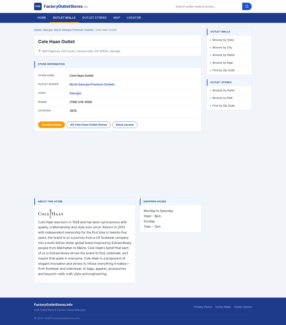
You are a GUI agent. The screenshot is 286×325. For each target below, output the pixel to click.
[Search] (247, 6)
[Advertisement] (118, 165)
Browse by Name (224, 55)
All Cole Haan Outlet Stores (88, 124)
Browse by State (223, 39)
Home (41, 17)
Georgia (48, 29)
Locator (134, 17)
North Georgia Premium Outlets (73, 29)
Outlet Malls (64, 17)
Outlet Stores (94, 17)
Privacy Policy (203, 306)
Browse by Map (223, 62)
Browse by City (222, 47)
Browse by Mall (222, 97)
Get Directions (51, 124)
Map (116, 17)
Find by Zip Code (224, 70)
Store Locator (125, 124)
